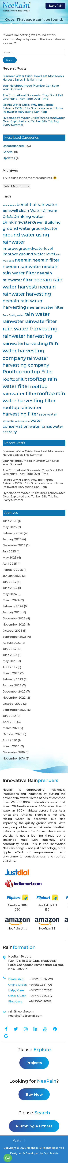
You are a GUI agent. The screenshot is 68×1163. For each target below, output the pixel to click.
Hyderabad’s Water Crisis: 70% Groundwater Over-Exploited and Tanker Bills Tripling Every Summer (34, 121)
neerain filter (45, 260)
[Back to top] (61, 1158)
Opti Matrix (51, 1153)
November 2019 (14, 758)
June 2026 (10, 521)
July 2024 (9, 582)
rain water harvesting (30, 329)
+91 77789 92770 (41, 979)
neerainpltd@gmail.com (25, 1015)
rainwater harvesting (27, 336)
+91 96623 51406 (40, 984)
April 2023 (10, 667)
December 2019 (14, 752)
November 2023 (14, 624)
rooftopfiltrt (15, 379)
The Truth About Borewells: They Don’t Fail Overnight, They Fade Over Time (33, 97)
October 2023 (12, 630)
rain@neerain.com (21, 1011)
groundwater (44, 228)
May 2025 (9, 557)
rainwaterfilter (41, 321)
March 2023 (11, 673)
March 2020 (11, 746)
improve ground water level (29, 254)
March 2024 (11, 600)
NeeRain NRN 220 (17, 907)
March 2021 (11, 728)
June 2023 (10, 655)
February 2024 (13, 606)
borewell (10, 211)
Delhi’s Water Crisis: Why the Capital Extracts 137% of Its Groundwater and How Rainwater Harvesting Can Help (33, 108)
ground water (17, 228)
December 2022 (14, 691)
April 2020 (10, 740)
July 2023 (9, 649)
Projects (34, 1063)
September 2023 (15, 636)
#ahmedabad (9, 205)
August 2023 (12, 642)
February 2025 (13, 569)
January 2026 (12, 539)
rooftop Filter (37, 371)
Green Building (46, 222)
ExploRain (55, 5)
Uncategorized (13, 146)
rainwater (13, 321)
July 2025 (9, 551)
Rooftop (12, 371)
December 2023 (14, 618)
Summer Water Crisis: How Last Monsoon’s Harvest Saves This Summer (33, 77)
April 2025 (10, 563)
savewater (8, 421)
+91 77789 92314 (40, 996)
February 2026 (13, 533)
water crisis (40, 426)
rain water (37, 314)
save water (48, 414)
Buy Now (34, 1094)
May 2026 (10, 527)
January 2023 (12, 685)
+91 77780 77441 (40, 990)
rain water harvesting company (30, 350)
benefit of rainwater (37, 204)
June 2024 (10, 588)
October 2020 (12, 734)
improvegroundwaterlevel (28, 248)
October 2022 (12, 703)
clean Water (30, 210)
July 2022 (9, 716)
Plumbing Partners (34, 1126)
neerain (23, 260)
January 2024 (12, 612)
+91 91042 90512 (40, 1001)
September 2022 (15, 709)
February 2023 (13, 679)
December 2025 (14, 545)
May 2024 (10, 594)
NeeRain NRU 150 (47, 907)
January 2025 (12, 575)
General (8, 152)
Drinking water (28, 216)
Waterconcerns (22, 421)
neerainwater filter (45, 307)
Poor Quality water (13, 315)
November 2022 (14, 697)
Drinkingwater (17, 222)
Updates (9, 158)
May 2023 (10, 661)
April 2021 (9, 722)
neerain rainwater (22, 266)
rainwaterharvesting (25, 343)
